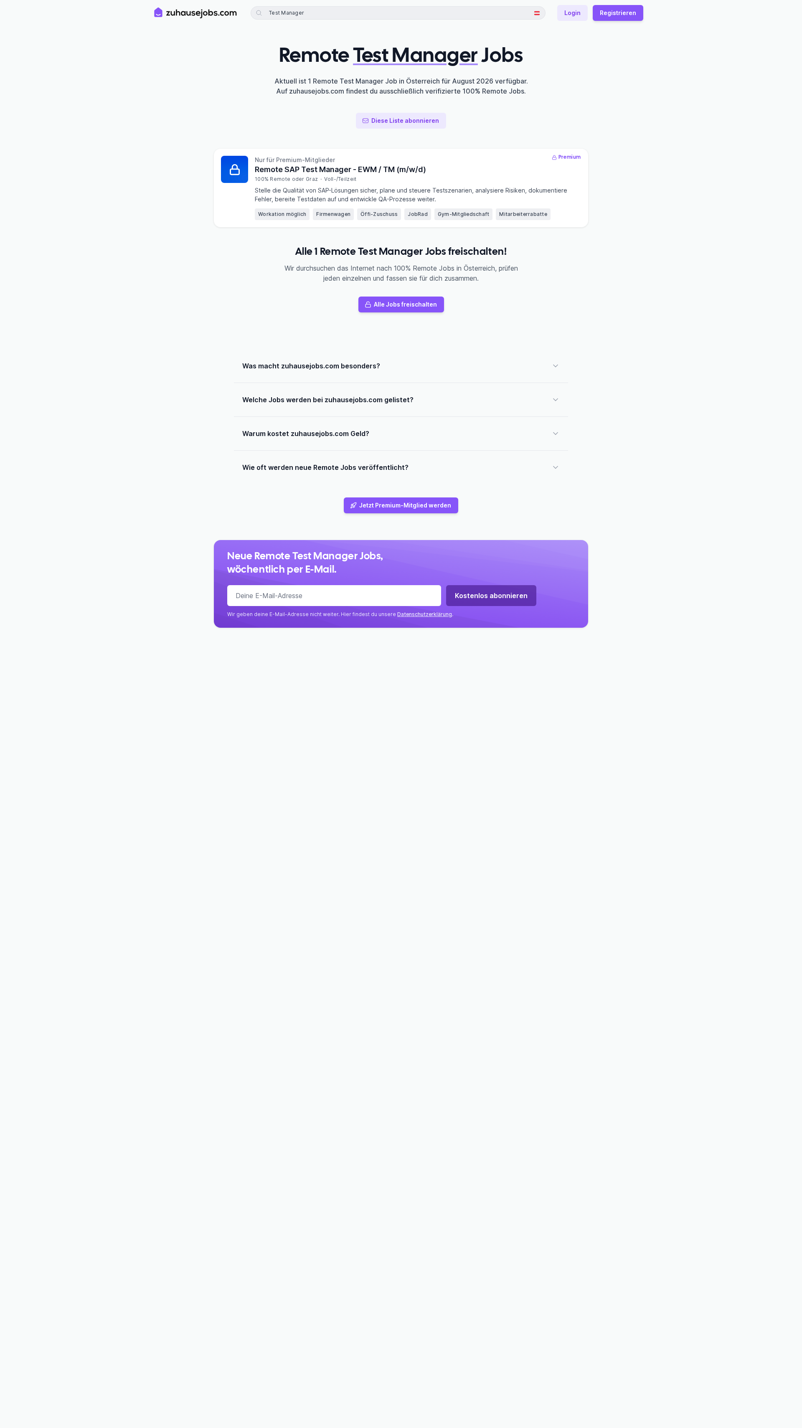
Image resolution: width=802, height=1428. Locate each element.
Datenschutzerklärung (424, 614)
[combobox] (308, 13)
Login (572, 12)
